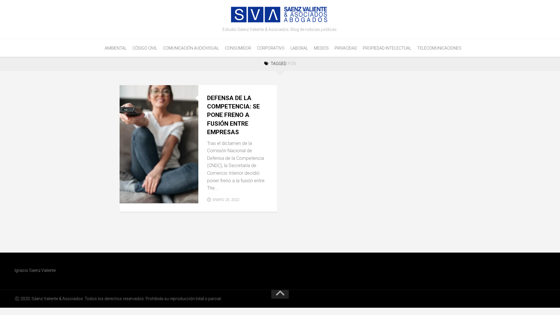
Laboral (299, 48)
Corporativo (271, 48)
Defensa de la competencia (152, 197)
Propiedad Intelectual (387, 48)
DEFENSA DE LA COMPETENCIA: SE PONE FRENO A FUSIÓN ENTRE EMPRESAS (233, 115)
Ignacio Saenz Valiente (35, 270)
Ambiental (116, 48)
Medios (321, 48)
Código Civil (144, 48)
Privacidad (346, 48)
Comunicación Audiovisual (191, 48)
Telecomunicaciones (439, 48)
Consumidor (238, 48)
